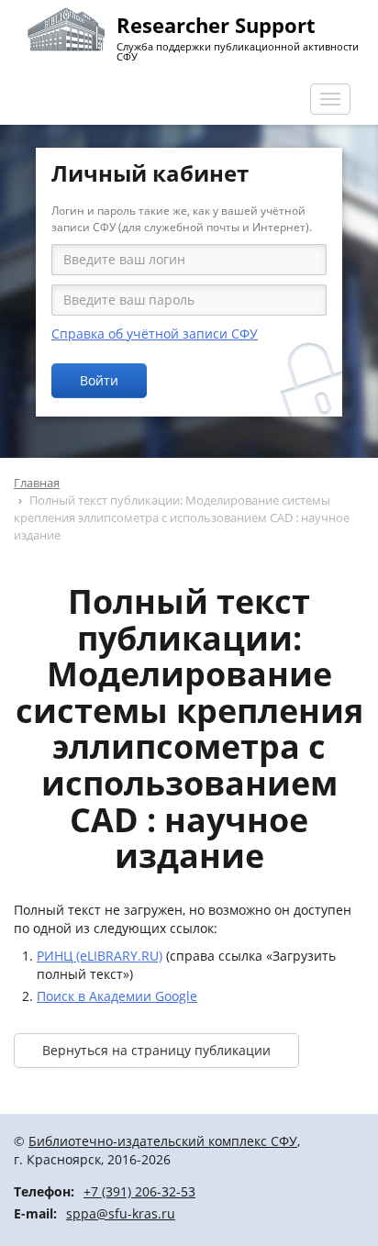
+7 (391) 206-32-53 (139, 1191)
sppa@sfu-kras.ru (120, 1213)
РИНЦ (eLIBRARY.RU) (99, 955)
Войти (99, 380)
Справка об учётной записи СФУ (154, 333)
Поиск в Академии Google (117, 996)
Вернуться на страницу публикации (156, 1050)
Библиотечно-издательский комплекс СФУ (162, 1141)
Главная (37, 482)
